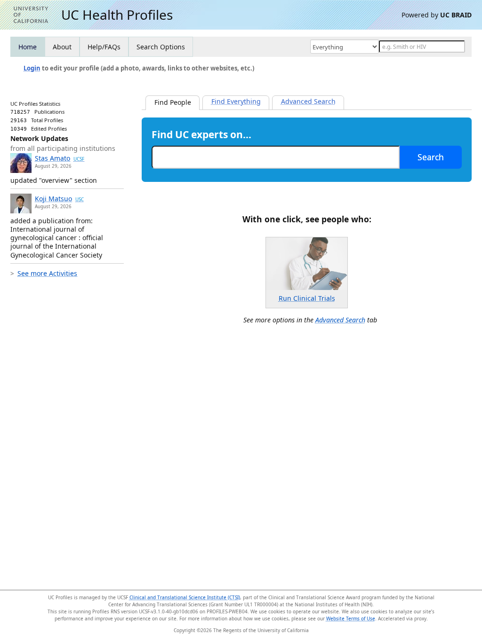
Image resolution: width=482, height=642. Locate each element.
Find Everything (236, 101)
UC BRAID (456, 14)
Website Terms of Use (350, 618)
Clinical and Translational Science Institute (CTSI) (184, 597)
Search (431, 157)
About (62, 46)
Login (32, 68)
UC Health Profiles (117, 15)
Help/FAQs (104, 46)
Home (27, 46)
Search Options (161, 46)
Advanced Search (308, 101)
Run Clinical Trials (307, 298)
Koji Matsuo (59, 198)
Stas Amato (59, 158)
